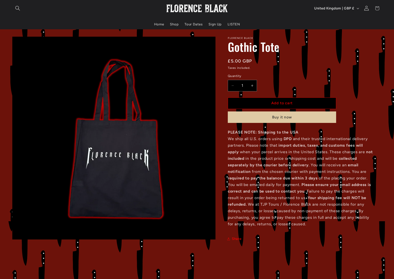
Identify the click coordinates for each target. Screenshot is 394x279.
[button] (17, 8)
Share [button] (237, 239)
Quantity (234, 76)
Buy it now (282, 117)
